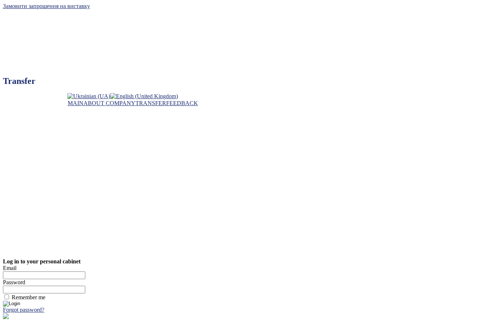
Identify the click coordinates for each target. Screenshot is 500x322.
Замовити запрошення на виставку (46, 6)
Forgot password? (23, 310)
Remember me (28, 297)
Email (9, 268)
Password (14, 282)
